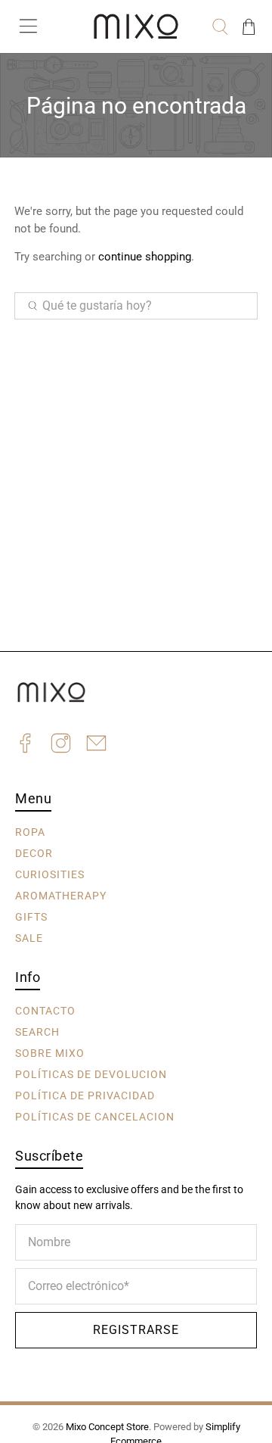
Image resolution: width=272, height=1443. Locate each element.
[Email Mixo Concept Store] (96, 745)
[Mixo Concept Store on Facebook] (25, 745)
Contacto (45, 1011)
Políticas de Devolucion (91, 1074)
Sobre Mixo (50, 1053)
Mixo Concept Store (107, 1426)
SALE (29, 938)
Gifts (31, 917)
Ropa (30, 832)
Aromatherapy (61, 896)
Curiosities (50, 874)
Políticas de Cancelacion (95, 1117)
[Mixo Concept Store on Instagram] (61, 745)
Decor (34, 853)
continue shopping (144, 256)
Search (37, 1032)
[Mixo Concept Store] (136, 26)
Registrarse (136, 1330)
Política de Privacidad (85, 1095)
